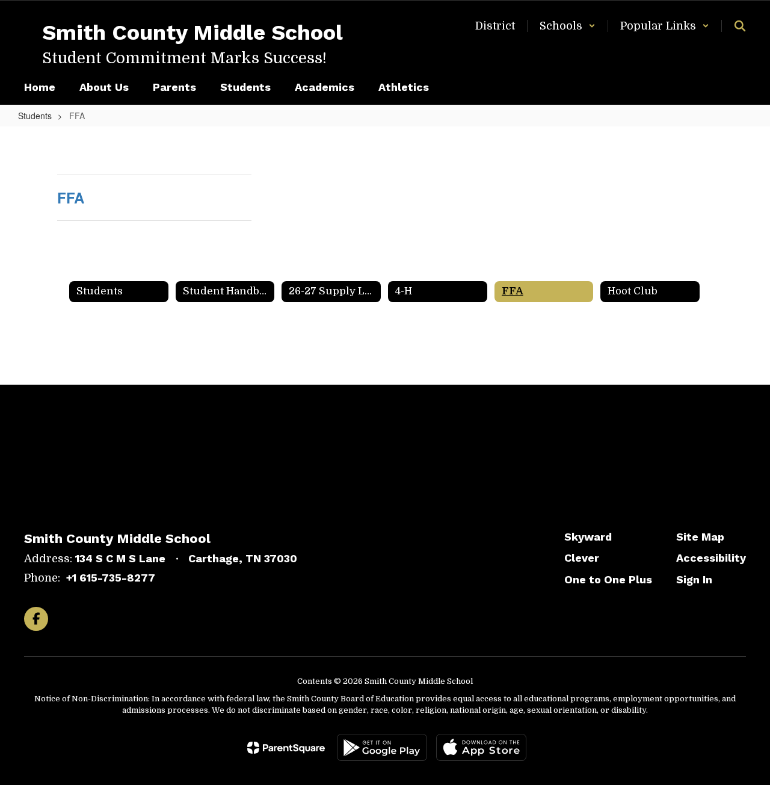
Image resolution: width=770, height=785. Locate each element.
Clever (581, 557)
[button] (568, 26)
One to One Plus (608, 579)
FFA (70, 197)
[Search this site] (740, 26)
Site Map (700, 536)
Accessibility (711, 557)
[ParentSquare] (286, 748)
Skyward (588, 536)
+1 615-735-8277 (110, 577)
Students (35, 116)
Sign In (694, 579)
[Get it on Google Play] (382, 747)
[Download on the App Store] (481, 747)
